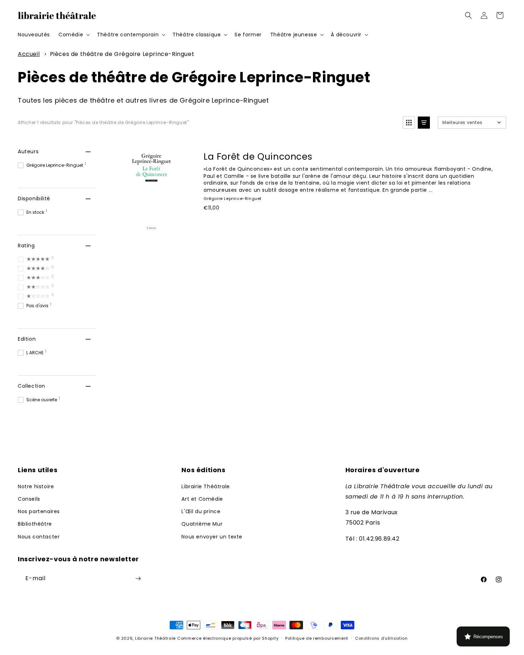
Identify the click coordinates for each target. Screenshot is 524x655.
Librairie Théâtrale (205, 486)
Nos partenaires (39, 511)
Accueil (29, 54)
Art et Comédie (202, 498)
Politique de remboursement (316, 638)
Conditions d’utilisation (381, 638)
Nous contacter (39, 536)
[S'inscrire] (138, 578)
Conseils (29, 498)
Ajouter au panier (242, 223)
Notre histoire (36, 486)
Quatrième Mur (201, 523)
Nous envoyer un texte (211, 536)
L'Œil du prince (200, 511)
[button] (73, 34)
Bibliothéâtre (35, 523)
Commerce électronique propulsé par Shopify (227, 638)
